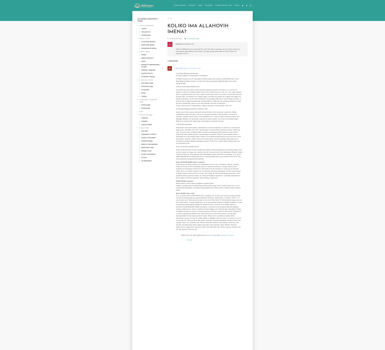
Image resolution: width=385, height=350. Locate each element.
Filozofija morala (148, 42)
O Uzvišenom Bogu (193, 38)
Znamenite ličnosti (149, 134)
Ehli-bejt (144, 131)
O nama (236, 5)
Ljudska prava (146, 125)
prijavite (211, 235)
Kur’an (143, 55)
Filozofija (145, 90)
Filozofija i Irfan (146, 80)
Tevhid (143, 29)
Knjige (200, 5)
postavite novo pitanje (227, 235)
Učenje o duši (146, 151)
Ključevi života (147, 73)
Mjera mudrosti (147, 58)
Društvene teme (147, 147)
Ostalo (144, 157)
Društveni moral (148, 45)
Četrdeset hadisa (148, 77)
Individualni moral (149, 48)
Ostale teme (144, 128)
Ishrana (144, 121)
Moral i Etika (144, 38)
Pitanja (169, 18)
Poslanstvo (146, 32)
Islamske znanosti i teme (223, 5)
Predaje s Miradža (148, 70)
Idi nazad (189, 240)
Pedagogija (145, 108)
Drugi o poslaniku (148, 138)
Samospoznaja (147, 141)
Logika (144, 96)
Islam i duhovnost (148, 154)
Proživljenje (146, 35)
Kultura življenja (145, 115)
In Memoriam (146, 161)
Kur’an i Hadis (144, 52)
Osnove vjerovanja (146, 25)
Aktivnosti (192, 5)
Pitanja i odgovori (180, 5)
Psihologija (145, 105)
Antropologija (147, 86)
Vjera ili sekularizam (149, 144)
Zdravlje (144, 118)
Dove (141, 111)
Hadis (143, 61)
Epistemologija (147, 83)
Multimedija (208, 5)
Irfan (143, 93)
